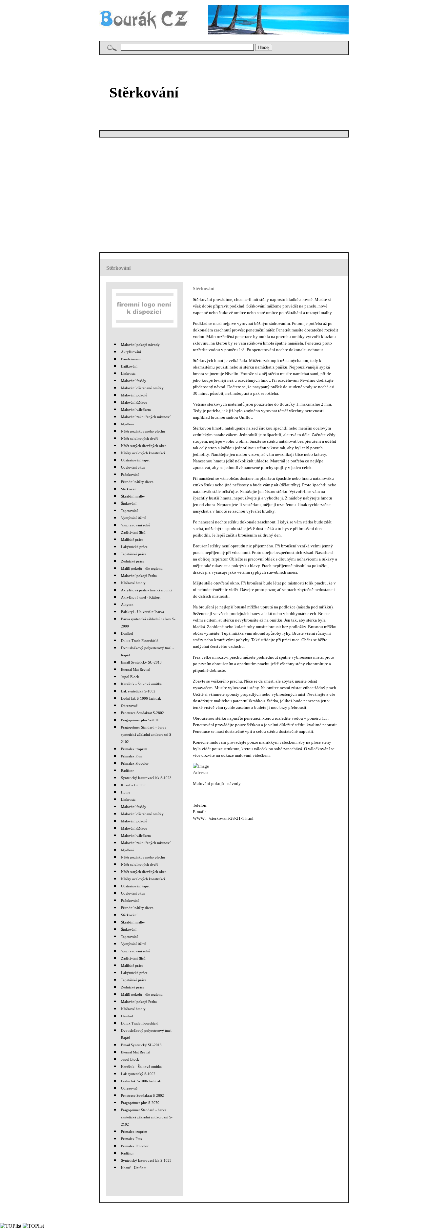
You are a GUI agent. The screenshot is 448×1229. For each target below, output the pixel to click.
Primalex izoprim (134, 749)
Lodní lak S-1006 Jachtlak (141, 698)
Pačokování (130, 475)
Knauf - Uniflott (133, 785)
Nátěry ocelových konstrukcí (143, 453)
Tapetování (129, 511)
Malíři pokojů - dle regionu (142, 568)
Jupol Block (130, 677)
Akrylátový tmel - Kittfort (140, 597)
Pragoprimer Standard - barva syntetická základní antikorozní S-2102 (147, 734)
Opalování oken (133, 467)
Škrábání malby (133, 496)
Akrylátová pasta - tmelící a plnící (146, 590)
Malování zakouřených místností (146, 417)
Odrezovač (129, 706)
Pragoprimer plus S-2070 (140, 720)
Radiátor (127, 771)
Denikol (127, 633)
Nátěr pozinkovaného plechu (143, 431)
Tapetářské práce (133, 554)
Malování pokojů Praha (139, 576)
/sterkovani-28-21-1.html (231, 818)
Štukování (128, 503)
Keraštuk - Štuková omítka (141, 684)
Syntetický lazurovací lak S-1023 (146, 778)
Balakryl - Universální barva (142, 612)
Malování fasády (133, 381)
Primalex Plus (131, 756)
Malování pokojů (134, 395)
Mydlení (127, 424)
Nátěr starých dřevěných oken (144, 446)
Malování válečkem (136, 410)
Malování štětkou (134, 402)
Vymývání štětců (133, 518)
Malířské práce (132, 539)
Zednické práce (132, 561)
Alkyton (127, 604)
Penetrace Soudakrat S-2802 (142, 713)
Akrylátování (131, 352)
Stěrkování (129, 489)
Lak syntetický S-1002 (138, 691)
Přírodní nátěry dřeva (137, 482)
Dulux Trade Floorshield (139, 641)
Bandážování (131, 359)
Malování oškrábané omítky (142, 388)
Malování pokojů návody (140, 345)
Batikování (129, 366)
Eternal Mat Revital (135, 669)
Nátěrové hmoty (133, 583)
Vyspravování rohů (135, 525)
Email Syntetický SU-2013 (141, 662)
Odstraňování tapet (135, 460)
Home (125, 792)
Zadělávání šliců (133, 532)
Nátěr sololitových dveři (139, 438)
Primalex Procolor (135, 763)
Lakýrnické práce (134, 547)
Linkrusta (128, 373)
